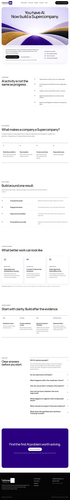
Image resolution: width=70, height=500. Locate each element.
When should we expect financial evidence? (47, 406)
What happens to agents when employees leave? (47, 400)
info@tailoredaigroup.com (58, 478)
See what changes (25, 57)
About (46, 2)
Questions (41, 2)
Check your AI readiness (61, 2)
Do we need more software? (41, 375)
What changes (24, 2)
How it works (30, 2)
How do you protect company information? (47, 386)
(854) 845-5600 (55, 481)
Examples (36, 2)
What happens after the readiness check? (47, 380)
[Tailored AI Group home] (7, 2)
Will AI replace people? (39, 360)
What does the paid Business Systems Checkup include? (45, 412)
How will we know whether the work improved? (44, 392)
